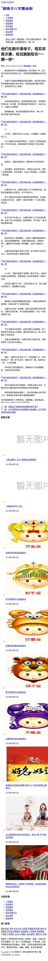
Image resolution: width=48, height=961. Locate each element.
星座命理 (9, 35)
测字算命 (9, 26)
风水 (19, 929)
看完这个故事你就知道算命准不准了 (23, 407)
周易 (3, 929)
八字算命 (9, 18)
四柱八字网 (10, 39)
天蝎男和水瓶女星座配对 (16, 739)
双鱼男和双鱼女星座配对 (16, 553)
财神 (42, 929)
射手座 (37, 929)
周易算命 (9, 24)
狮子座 (10, 932)
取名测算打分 (11, 29)
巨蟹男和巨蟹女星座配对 (16, 646)
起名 (7, 929)
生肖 (15, 929)
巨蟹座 (31, 929)
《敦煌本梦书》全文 (14, 506)
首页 (7, 15)
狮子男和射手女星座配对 (16, 692)
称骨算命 (9, 21)
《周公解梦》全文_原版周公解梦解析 (21, 460)
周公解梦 (9, 32)
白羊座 (24, 929)
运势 (11, 929)
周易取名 (17, 932)
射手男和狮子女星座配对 (16, 599)
